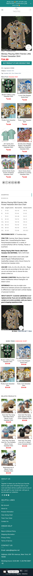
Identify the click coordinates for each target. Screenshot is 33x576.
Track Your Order (6, 518)
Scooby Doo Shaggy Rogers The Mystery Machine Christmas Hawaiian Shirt (24, 146)
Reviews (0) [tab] (4, 198)
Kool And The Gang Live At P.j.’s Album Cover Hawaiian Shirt (24, 442)
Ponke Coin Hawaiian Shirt (8, 121)
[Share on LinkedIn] (18, 182)
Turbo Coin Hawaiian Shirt (24, 121)
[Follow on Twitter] (6, 495)
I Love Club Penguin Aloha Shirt (24, 96)
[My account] (30, 10)
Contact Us (4, 521)
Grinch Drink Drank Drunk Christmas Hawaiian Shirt (8, 172)
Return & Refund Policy (8, 531)
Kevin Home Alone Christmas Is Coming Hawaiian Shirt (24, 172)
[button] (2, 10)
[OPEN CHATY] (4, 571)
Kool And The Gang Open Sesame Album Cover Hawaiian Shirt (24, 416)
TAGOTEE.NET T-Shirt (25, 331)
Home (3, 51)
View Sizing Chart (7, 515)
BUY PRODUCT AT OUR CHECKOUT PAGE (16, 63)
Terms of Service (6, 541)
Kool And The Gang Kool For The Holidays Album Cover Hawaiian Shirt (8, 443)
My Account (5, 505)
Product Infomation (7, 512)
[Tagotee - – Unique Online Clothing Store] (16, 10)
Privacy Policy (5, 537)
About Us (4, 508)
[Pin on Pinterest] (15, 182)
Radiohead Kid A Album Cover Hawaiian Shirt (8, 469)
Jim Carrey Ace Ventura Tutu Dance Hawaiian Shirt (8, 145)
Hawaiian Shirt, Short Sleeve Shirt (12, 73)
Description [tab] (5, 194)
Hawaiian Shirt (11, 51)
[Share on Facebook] (6, 182)
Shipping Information (8, 534)
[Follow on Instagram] (4, 495)
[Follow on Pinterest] (8, 495)
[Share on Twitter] (9, 182)
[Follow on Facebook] (2, 495)
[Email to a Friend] (12, 182)
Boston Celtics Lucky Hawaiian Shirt (8, 95)
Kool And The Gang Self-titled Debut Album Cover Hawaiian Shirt (8, 417)
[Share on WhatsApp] (3, 182)
